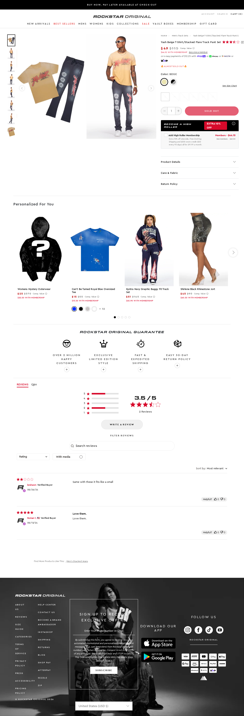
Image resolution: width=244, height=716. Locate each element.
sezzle (42, 678)
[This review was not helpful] (222, 499)
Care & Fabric (169, 173)
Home (164, 36)
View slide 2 (118, 317)
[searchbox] (125, 446)
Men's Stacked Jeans (77, 561)
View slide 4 (126, 317)
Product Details (170, 162)
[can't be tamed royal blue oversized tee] (94, 249)
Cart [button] (237, 14)
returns (44, 647)
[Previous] (22, 88)
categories (23, 637)
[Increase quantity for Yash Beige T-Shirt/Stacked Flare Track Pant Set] (178, 111)
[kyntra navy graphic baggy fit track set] (149, 249)
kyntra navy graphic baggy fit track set (147, 290)
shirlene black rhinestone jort (198, 289)
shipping (44, 640)
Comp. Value (186, 48)
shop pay (44, 663)
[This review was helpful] (215, 499)
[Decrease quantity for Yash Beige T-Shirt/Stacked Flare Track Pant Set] (164, 111)
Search (222, 14)
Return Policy (169, 184)
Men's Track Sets (180, 36)
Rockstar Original (204, 640)
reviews (21, 617)
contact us (46, 612)
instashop (45, 632)
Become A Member (198, 52)
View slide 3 (122, 317)
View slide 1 (115, 317)
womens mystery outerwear (34, 289)
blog (41, 655)
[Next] (151, 88)
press (19, 673)
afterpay (44, 670)
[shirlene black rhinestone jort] (203, 249)
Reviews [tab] (22, 384)
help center (47, 605)
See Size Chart (229, 86)
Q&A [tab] (34, 384)
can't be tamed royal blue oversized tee (93, 290)
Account (208, 14)
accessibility (25, 681)
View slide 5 (129, 317)
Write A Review (122, 424)
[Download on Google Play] (158, 657)
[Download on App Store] (158, 643)
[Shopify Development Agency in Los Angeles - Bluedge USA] (204, 678)
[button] (39, 24)
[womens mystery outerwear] (40, 249)
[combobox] (33, 456)
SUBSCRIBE (104, 670)
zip (40, 685)
